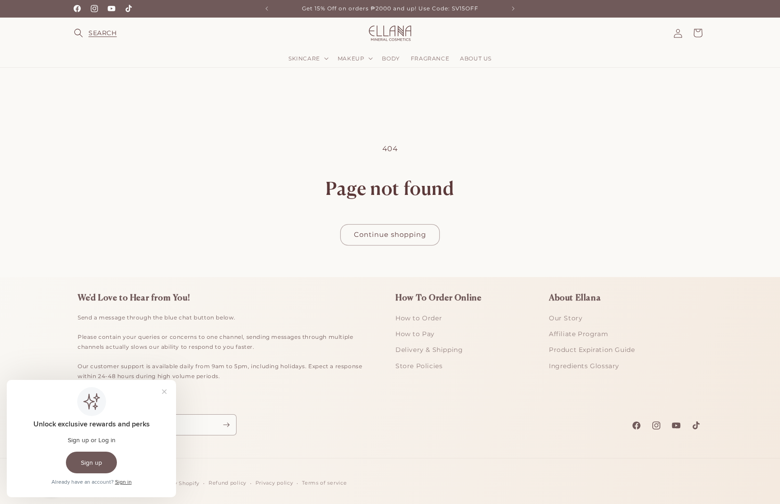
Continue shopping (390, 234)
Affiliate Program (578, 334)
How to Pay (415, 334)
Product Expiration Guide (592, 350)
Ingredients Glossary (584, 366)
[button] (84, 33)
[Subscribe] (226, 424)
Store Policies (418, 366)
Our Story (565, 318)
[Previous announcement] (267, 8)
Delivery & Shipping (429, 350)
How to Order (418, 318)
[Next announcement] (513, 8)
